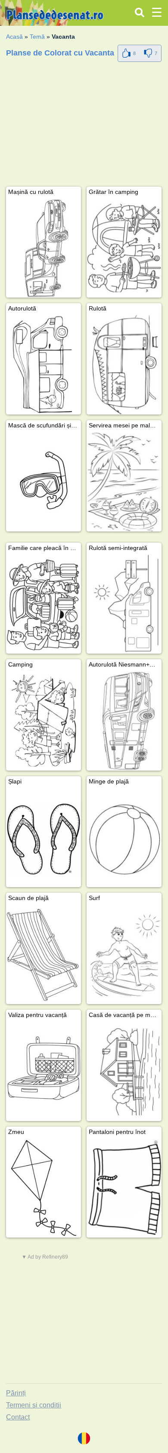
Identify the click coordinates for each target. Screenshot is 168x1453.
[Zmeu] (43, 1188)
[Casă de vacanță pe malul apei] (124, 1071)
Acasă (14, 36)
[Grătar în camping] (124, 248)
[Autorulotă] (43, 365)
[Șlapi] (43, 838)
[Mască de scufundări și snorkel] (43, 481)
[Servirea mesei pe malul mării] (124, 481)
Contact (18, 1417)
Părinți (16, 1393)
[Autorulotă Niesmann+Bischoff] (124, 721)
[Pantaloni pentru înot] (124, 1188)
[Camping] (43, 721)
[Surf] (124, 954)
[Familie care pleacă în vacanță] (43, 604)
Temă (37, 36)
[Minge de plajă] (124, 838)
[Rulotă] (124, 365)
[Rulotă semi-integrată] (124, 604)
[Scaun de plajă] (43, 954)
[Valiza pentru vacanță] (43, 1071)
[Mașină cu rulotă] (43, 248)
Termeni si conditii (33, 1405)
